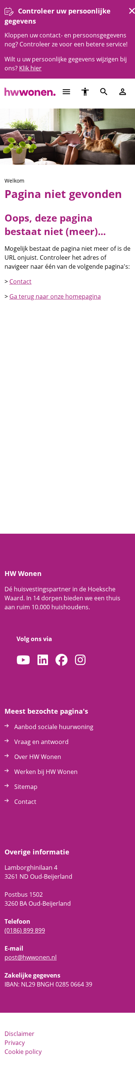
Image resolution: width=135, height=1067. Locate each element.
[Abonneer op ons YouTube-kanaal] (23, 660)
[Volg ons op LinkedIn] (43, 660)
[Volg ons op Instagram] (80, 660)
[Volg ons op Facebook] (62, 660)
